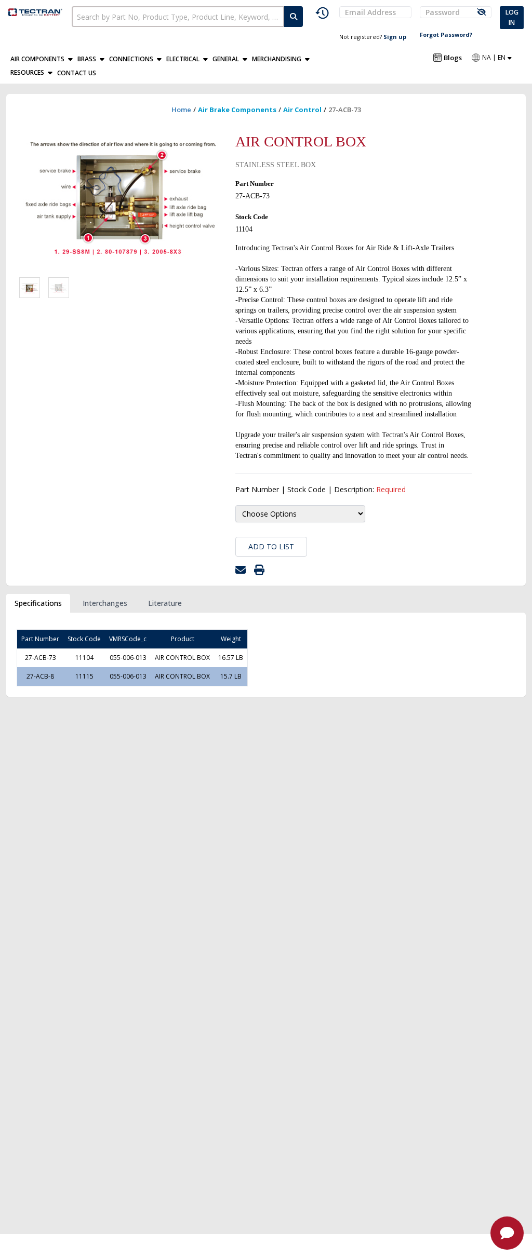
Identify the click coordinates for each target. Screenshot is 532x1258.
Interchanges (105, 603)
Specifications (38, 603)
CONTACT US (76, 73)
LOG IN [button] (512, 17)
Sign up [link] (394, 36)
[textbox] (178, 16)
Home (181, 109)
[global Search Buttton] (293, 16)
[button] (43, 59)
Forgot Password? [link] (446, 34)
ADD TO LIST (271, 546)
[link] (35, 11)
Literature (165, 603)
